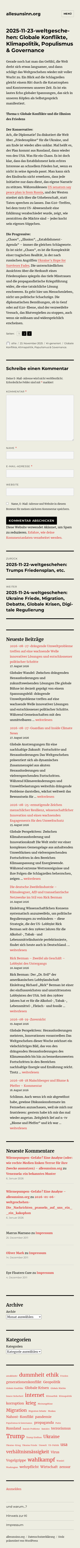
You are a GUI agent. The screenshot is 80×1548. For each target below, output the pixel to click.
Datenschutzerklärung (41, 1536)
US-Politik (53, 1445)
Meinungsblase (45, 1404)
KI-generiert (53, 343)
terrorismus (61, 1428)
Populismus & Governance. (50, 347)
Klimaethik (51, 1396)
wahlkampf (41, 1460)
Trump (15, 1436)
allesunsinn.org (23, 13)
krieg (31, 1403)
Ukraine (51, 1436)
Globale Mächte (58, 1388)
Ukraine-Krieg (13, 1445)
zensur (65, 1467)
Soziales (45, 1429)
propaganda (44, 1423)
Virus (55, 1452)
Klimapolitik (25, 347)
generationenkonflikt (23, 1382)
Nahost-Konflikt (19, 1417)
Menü (68, 13)
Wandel (60, 1461)
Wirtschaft (49, 1467)
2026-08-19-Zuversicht (28, 1019)
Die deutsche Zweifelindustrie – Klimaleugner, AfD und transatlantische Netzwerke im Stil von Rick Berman (39, 892)
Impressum (44, 1233)
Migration (16, 1410)
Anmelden (13, 1489)
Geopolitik (51, 1382)
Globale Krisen (37, 1388)
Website (12, 484)
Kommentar (16, 391)
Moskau (52, 1411)
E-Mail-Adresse (19, 466)
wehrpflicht (29, 1467)
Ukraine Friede (29, 1445)
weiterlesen (43, 720)
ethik (52, 1375)
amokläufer (11, 1376)
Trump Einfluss (34, 1437)
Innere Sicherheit (14, 1396)
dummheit (31, 1375)
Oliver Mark (15, 1253)
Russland (13, 1428)
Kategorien (14, 1346)
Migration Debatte (37, 1411)
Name (11, 448)
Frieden (64, 1376)
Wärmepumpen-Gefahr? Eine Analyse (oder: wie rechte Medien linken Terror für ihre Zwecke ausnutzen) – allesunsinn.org (39, 1163)
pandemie (43, 1417)
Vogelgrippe (16, 1460)
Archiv (11, 1311)
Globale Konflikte (14, 1388)
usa (64, 1444)
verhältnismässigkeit (27, 1451)
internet (34, 1395)
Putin (58, 1423)
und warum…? (16, 1506)
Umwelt (43, 1445)
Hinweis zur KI (16, 1516)
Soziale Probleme (31, 1429)
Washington (12, 1467)
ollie (14, 343)
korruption (15, 1403)
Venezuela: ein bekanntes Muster (31, 1174)
